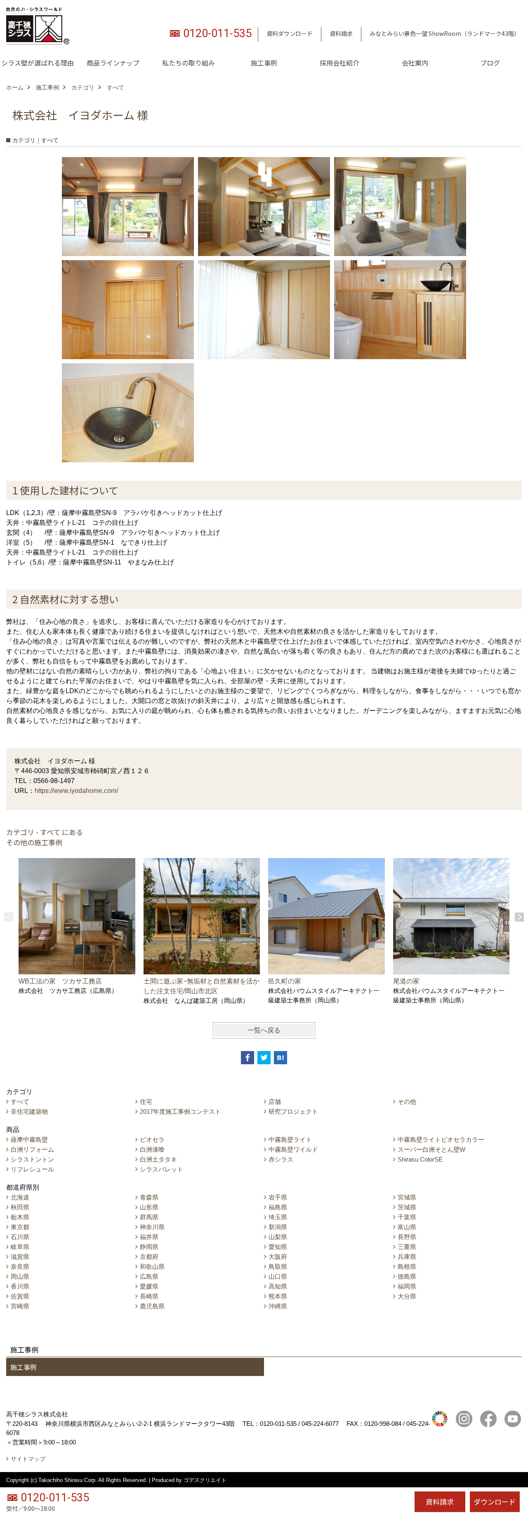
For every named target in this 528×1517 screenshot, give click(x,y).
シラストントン (32, 1159)
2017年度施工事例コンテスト (180, 1111)
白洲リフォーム (32, 1149)
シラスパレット (161, 1169)
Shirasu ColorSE (420, 1159)
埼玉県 (278, 1217)
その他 (407, 1101)
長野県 (407, 1236)
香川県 (20, 1286)
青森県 (149, 1197)
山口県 (278, 1276)
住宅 (146, 1101)
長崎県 (149, 1296)
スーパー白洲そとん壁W (431, 1149)
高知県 (278, 1286)
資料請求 (341, 33)
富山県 (407, 1226)
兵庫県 (407, 1256)
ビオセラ (152, 1139)
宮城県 (407, 1197)
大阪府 (278, 1256)
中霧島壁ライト (290, 1139)
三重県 (407, 1246)
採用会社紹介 (339, 63)
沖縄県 (278, 1306)
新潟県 (278, 1226)
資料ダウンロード (289, 33)
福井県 (149, 1236)
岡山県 (20, 1276)
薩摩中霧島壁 (29, 1139)
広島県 (149, 1276)
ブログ (490, 63)
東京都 (20, 1226)
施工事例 (264, 63)
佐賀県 (20, 1296)
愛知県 (278, 1246)
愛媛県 (149, 1286)
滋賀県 (20, 1256)
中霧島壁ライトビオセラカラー (441, 1139)
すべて (20, 1101)
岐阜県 (20, 1246)
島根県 (407, 1266)
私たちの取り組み (188, 63)
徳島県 (407, 1276)
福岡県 (407, 1286)
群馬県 (149, 1217)
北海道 (20, 1197)
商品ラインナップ (113, 63)
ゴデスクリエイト (205, 1480)
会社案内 (415, 63)
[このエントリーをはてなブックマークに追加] (280, 1057)
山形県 (149, 1207)
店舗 (275, 1101)
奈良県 (20, 1266)
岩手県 (278, 1197)
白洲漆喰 (152, 1149)
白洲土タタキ (158, 1159)
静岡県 (149, 1246)
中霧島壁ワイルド (293, 1149)
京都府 (149, 1256)
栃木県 (20, 1217)
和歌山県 (152, 1266)
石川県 (20, 1236)
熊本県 (278, 1296)
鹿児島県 (152, 1306)
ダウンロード (495, 1501)
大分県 (407, 1296)
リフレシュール (32, 1169)
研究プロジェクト (293, 1111)
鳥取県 (278, 1266)
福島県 (278, 1207)
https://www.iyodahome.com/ (76, 790)
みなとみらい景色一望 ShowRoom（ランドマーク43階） (445, 33)
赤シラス (281, 1159)
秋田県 (20, 1207)
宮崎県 (20, 1306)
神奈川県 (152, 1226)
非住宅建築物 (29, 1111)
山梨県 (278, 1236)
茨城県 (407, 1207)
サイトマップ (28, 1459)
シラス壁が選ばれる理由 (37, 63)
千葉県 (407, 1217)
